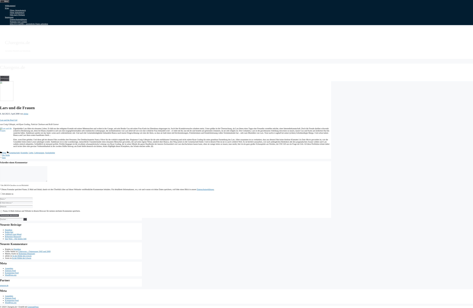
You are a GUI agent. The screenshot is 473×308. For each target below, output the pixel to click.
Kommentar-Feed (12, 273)
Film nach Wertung (17, 15)
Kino (7, 8)
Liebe (31, 153)
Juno (4, 158)
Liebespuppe (39, 153)
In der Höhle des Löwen (22, 256)
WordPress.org (10, 275)
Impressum (9, 17)
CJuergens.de (17, 42)
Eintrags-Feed (10, 271)
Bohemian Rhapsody (13, 237)
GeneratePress (33, 307)
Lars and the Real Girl (8, 120)
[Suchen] (25, 219)
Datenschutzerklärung (18, 19)
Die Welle (6, 155)
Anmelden (9, 268)
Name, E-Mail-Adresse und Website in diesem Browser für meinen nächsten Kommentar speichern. (41, 211)
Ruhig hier (9, 232)
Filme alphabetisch (17, 13)
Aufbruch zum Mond (13, 234)
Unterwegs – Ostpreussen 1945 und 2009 (34, 251)
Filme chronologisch (18, 10)
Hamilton (8, 230)
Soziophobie (50, 153)
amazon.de (4, 285)
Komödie (24, 153)
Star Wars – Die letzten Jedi (15, 239)
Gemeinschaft (14, 153)
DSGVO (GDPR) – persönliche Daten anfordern (29, 24)
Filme (4, 153)
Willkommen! (10, 6)
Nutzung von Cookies (18, 22)
